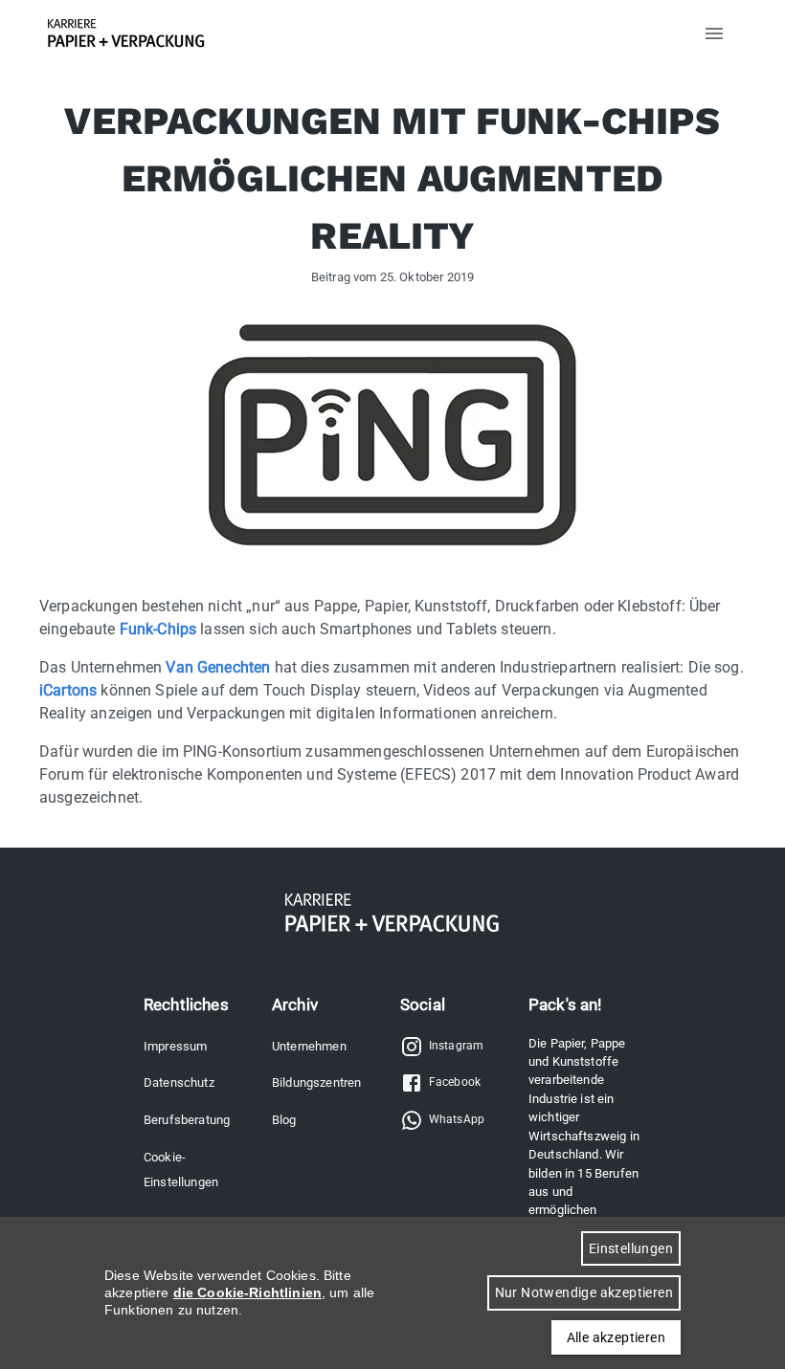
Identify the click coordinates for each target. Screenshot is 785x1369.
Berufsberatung (187, 1120)
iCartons (68, 690)
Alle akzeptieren (616, 1337)
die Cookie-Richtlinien (247, 1292)
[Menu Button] (714, 33)
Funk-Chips (158, 629)
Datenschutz (179, 1082)
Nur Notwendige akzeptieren (584, 1292)
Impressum (175, 1046)
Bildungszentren (316, 1082)
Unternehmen (309, 1046)
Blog (284, 1120)
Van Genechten (218, 667)
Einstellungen (631, 1248)
